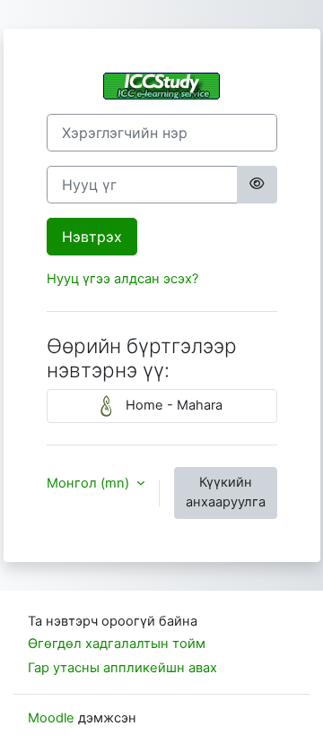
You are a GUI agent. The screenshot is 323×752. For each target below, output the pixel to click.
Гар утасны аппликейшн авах (122, 668)
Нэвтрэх (92, 237)
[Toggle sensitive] (256, 184)
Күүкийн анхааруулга (226, 492)
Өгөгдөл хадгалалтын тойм (116, 643)
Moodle (51, 718)
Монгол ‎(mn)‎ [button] (90, 483)
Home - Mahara (172, 405)
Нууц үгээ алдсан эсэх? (122, 279)
